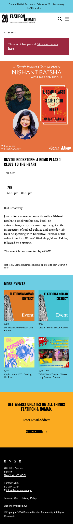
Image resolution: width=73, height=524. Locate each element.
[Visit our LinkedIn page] (20, 461)
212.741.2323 (12, 483)
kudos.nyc (21, 505)
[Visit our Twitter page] (10, 461)
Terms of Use (11, 498)
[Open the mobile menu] (67, 19)
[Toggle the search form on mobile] (60, 19)
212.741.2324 (12, 486)
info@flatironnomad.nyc (19, 490)
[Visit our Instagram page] (15, 461)
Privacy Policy (29, 498)
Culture (10, 173)
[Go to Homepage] (18, 19)
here (6, 267)
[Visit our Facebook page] (5, 461)
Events (12, 32)
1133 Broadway (13, 208)
